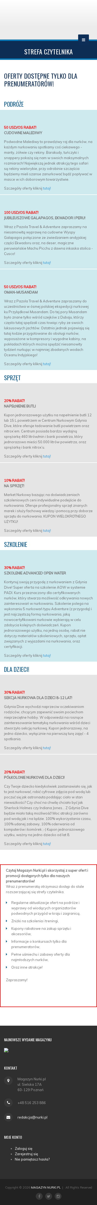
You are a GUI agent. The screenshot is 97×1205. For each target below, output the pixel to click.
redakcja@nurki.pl (32, 1117)
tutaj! (47, 188)
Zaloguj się (23, 1148)
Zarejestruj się (26, 1154)
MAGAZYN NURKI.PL (46, 1187)
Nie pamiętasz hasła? (32, 1159)
